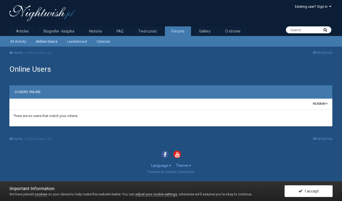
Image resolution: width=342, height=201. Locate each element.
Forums (178, 31)
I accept (310, 191)
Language (160, 165)
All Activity (18, 41)
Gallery (205, 31)
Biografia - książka (59, 31)
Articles (22, 31)
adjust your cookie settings (156, 194)
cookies (41, 194)
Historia (95, 31)
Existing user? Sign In (312, 7)
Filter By (319, 103)
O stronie (232, 31)
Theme (182, 165)
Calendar (103, 41)
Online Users (46, 41)
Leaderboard (77, 41)
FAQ (119, 31)
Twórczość (147, 31)
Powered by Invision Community (171, 172)
